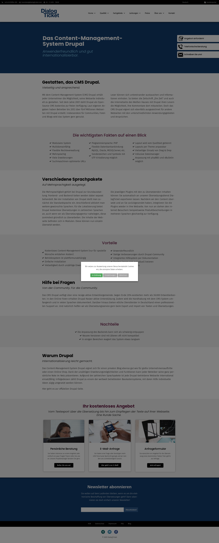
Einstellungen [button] (110, 275)
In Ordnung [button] (96, 275)
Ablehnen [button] (123, 275)
